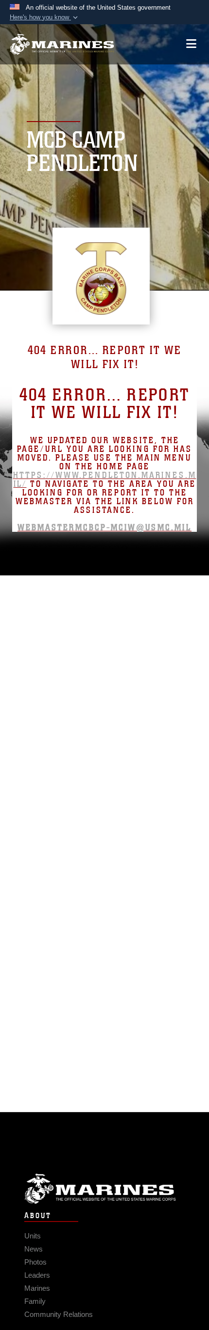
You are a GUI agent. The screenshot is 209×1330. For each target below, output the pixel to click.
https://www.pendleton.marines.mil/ (104, 479)
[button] (45, 17)
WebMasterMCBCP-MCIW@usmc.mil (104, 527)
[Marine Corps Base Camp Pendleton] (62, 44)
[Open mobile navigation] (191, 44)
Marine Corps (104, 1189)
